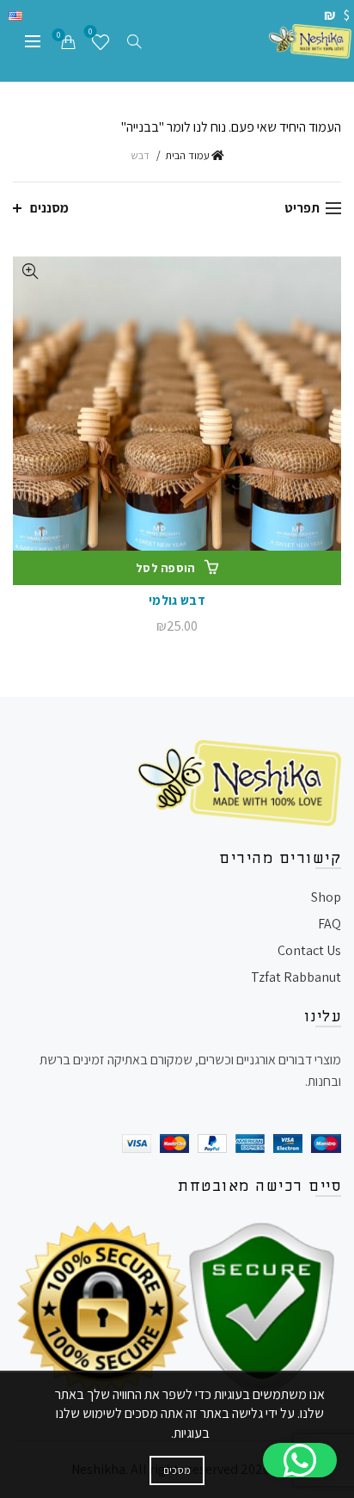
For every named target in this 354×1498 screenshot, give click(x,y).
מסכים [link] (177, 1470)
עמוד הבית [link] (187, 155)
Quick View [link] (28, 271)
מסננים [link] (49, 208)
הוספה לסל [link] (166, 568)
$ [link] (347, 15)
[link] (310, 40)
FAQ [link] (329, 924)
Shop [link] (326, 897)
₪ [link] (331, 15)
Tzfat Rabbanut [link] (296, 977)
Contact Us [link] (309, 950)
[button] (300, 1460)
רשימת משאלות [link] (90, 33)
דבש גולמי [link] (177, 600)
